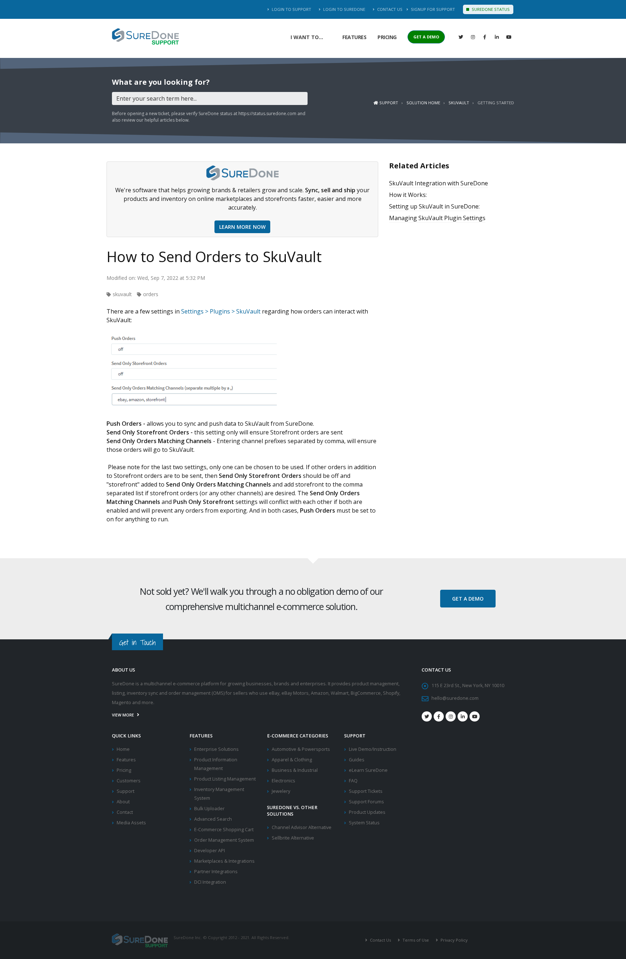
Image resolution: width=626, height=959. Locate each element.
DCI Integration (210, 882)
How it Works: (408, 195)
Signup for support (432, 9)
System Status (364, 823)
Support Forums (366, 802)
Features (354, 37)
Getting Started (495, 102)
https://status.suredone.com (267, 113)
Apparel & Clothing (292, 760)
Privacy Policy (453, 940)
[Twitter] (461, 37)
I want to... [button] (307, 37)
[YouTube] (509, 37)
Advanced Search (213, 819)
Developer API (209, 850)
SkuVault (458, 102)
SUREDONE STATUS (490, 9)
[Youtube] (475, 716)
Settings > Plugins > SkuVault (220, 311)
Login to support (291, 9)
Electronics (283, 781)
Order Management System (224, 840)
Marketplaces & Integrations (224, 861)
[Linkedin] (497, 37)
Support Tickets (366, 791)
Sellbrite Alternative (293, 838)
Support (388, 102)
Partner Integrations (216, 871)
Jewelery (281, 791)
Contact (125, 812)
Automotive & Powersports (301, 749)
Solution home (423, 102)
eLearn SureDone (368, 770)
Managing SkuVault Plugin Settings (437, 218)
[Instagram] (473, 37)
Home (123, 749)
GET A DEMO (426, 36)
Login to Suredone (343, 9)
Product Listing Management (225, 779)
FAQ (353, 781)
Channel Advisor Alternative (301, 827)
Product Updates (367, 812)
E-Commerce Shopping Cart (224, 829)
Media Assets (131, 823)
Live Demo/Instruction (372, 749)
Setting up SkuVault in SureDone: (434, 206)
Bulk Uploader (209, 809)
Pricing (387, 37)
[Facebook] (485, 37)
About (123, 802)
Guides (356, 760)
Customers (129, 781)
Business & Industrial (295, 770)
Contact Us (389, 9)
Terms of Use (415, 940)
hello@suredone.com (455, 698)
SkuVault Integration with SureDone (438, 183)
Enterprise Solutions (216, 749)
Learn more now (242, 226)
